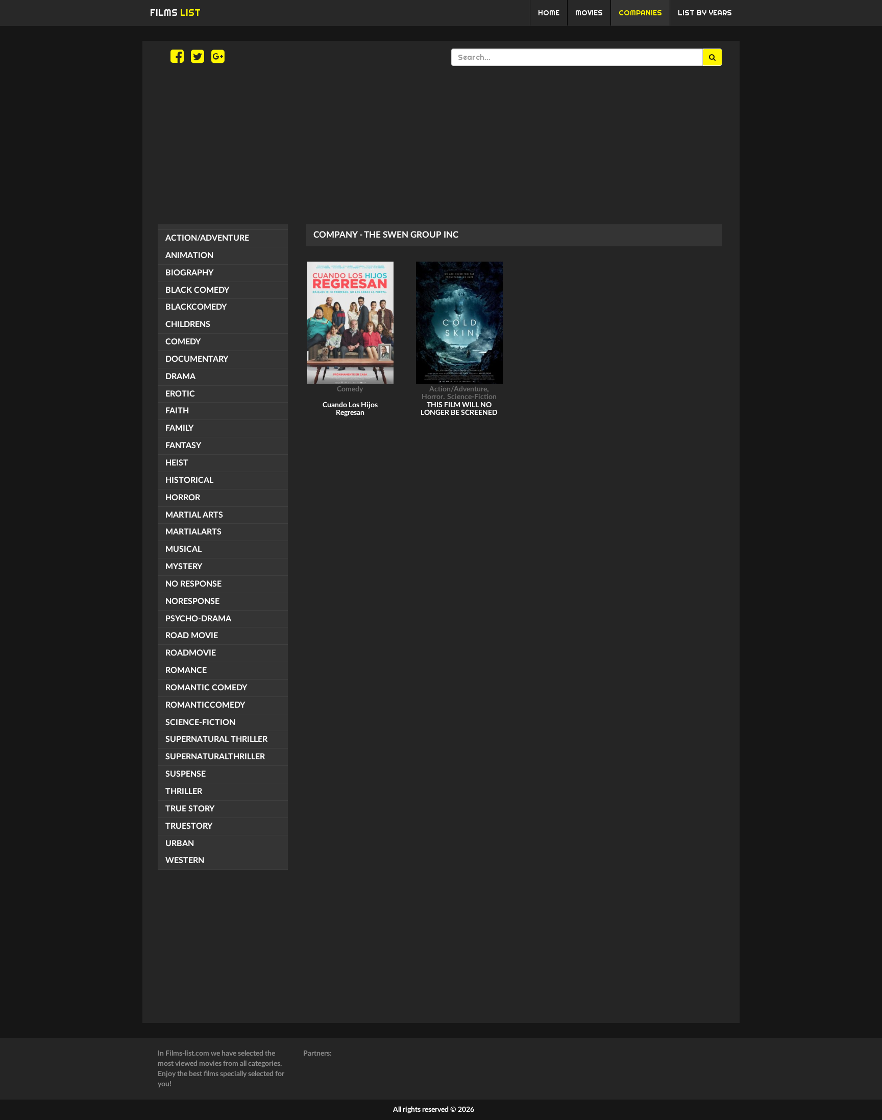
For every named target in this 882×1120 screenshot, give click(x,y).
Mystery (183, 567)
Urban (179, 843)
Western (184, 860)
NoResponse (192, 601)
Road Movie (191, 636)
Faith (177, 411)
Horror (182, 498)
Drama (180, 376)
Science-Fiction (200, 722)
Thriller (183, 791)
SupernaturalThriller (215, 757)
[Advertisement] (441, 145)
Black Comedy (197, 290)
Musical (183, 549)
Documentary (196, 359)
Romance (186, 670)
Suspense (185, 774)
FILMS (175, 12)
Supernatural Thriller (216, 739)
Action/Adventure (207, 238)
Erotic (180, 394)
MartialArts (193, 532)
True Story (189, 809)
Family (179, 428)
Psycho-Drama (198, 619)
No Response (193, 584)
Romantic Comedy (206, 688)
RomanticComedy (205, 705)
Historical (189, 480)
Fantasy (183, 445)
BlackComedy (196, 307)
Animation (189, 255)
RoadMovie (190, 653)
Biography (189, 273)
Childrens (187, 324)
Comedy (183, 342)
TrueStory (188, 826)
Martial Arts (194, 515)
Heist (176, 463)
